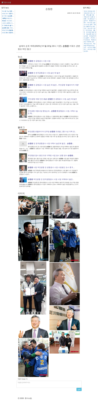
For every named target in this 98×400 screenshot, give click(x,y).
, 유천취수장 (11, 28)
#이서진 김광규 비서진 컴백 (89, 23)
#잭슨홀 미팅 (90, 15)
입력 (79, 389)
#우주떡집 (89, 30)
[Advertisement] (49, 28)
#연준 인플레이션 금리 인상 (90, 26)
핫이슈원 (7, 2)
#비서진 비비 (88, 43)
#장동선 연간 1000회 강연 (90, 41)
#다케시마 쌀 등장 (90, 39)
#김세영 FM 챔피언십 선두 (89, 45)
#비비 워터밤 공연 (89, 11)
